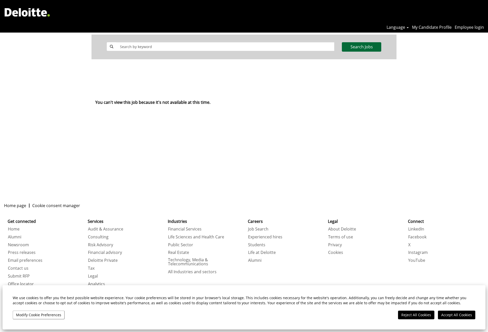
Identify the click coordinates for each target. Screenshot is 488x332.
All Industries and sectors (192, 271)
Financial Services (185, 229)
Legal (93, 276)
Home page (15, 205)
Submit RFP (19, 276)
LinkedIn (416, 229)
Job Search (258, 229)
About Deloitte (342, 229)
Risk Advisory (100, 244)
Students (256, 244)
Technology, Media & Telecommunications (188, 261)
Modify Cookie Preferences (38, 314)
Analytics (96, 284)
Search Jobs (361, 47)
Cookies (335, 252)
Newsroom (18, 244)
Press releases (22, 252)
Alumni (14, 237)
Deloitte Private (103, 260)
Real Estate (178, 252)
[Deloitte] (27, 12)
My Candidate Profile (432, 27)
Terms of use (340, 237)
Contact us (18, 268)
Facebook (417, 237)
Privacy (335, 244)
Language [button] (396, 27)
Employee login (469, 27)
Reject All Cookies (416, 314)
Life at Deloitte (262, 252)
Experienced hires (265, 237)
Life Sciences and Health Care (196, 237)
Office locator (21, 284)
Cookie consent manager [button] (56, 205)
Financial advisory (105, 252)
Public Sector (180, 244)
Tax (91, 268)
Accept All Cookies (456, 314)
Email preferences (25, 260)
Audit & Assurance (105, 229)
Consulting (98, 237)
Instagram (418, 252)
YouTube (416, 260)
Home (14, 229)
